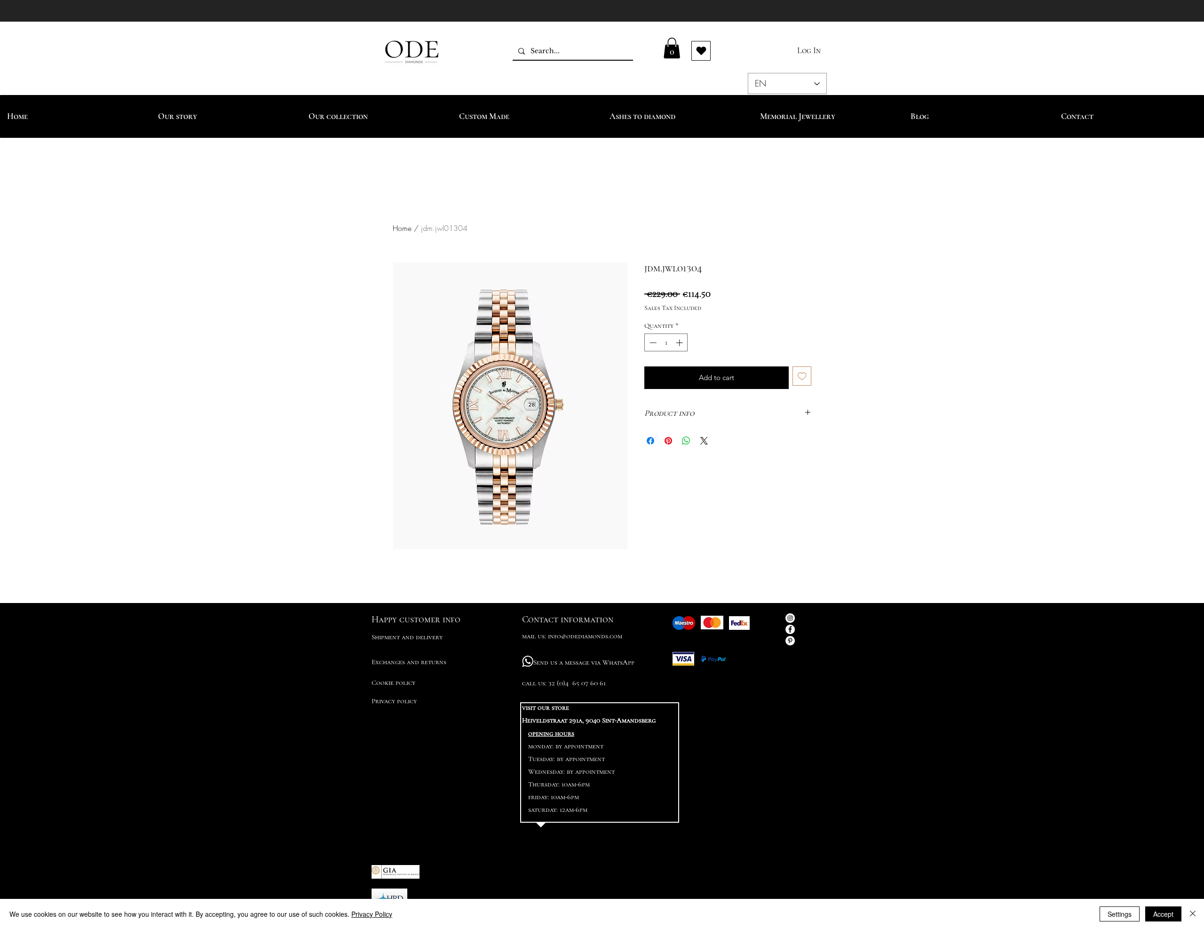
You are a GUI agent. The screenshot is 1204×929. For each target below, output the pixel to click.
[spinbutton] (666, 342)
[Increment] (680, 342)
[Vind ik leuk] (701, 51)
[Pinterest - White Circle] (790, 640)
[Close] (1192, 913)
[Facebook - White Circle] (790, 629)
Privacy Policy (371, 914)
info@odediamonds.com (585, 636)
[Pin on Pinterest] (668, 440)
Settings (1120, 914)
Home (402, 228)
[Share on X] (704, 440)
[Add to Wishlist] (802, 376)
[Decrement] (652, 342)
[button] (672, 48)
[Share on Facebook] (650, 440)
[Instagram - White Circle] (790, 618)
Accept (1163, 914)
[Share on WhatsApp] (686, 440)
